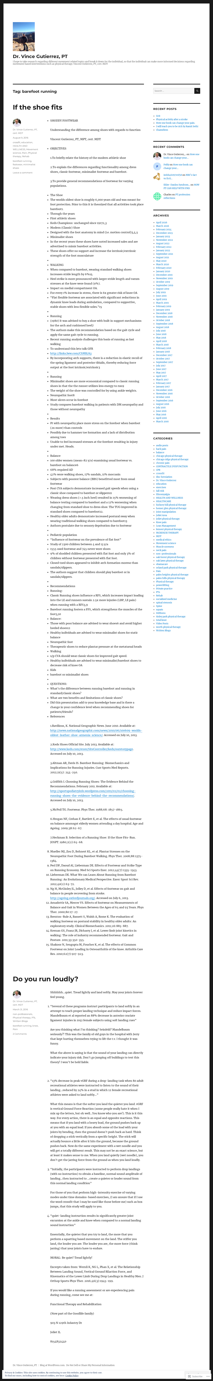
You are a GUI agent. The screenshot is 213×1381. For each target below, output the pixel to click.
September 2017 (164, 362)
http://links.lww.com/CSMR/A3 (71, 353)
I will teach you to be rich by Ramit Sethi (177, 126)
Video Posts (162, 623)
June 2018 (161, 334)
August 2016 (162, 404)
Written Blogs (20, 1021)
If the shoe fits (37, 107)
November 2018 (164, 316)
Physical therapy (22, 1017)
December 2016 (164, 390)
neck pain (161, 550)
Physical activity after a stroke (172, 119)
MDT (158, 536)
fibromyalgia (163, 494)
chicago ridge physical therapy (172, 459)
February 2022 (163, 247)
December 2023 (164, 233)
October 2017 (163, 358)
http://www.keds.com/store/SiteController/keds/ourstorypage (91, 749)
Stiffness (161, 613)
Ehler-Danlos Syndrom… (177, 184)
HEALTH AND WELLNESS (169, 497)
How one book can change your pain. (175, 123)
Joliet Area (161, 515)
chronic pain (163, 463)
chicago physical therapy (169, 456)
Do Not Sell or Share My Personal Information (90, 1365)
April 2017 (161, 376)
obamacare (162, 564)
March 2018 (162, 344)
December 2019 (164, 275)
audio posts (162, 445)
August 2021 (162, 257)
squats (159, 609)
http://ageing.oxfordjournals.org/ (72, 898)
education (26, 142)
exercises (161, 487)
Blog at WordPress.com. (52, 1365)
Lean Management (166, 525)
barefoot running (22, 161)
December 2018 (164, 313)
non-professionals (22, 1014)
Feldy (166, 164)
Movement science (166, 543)
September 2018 (164, 323)
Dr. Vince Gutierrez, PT (40, 56)
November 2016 (164, 393)
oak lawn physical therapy (170, 560)
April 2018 (161, 341)
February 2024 (163, 229)
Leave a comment (22, 172)
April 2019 (161, 299)
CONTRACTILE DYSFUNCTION (172, 466)
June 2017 (161, 369)
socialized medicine (166, 599)
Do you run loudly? (45, 979)
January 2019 (163, 309)
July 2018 (161, 330)
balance (160, 452)
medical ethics (163, 539)
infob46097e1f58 (173, 175)
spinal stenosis (164, 602)
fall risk (160, 490)
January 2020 (163, 271)
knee (35, 1025)
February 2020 (163, 268)
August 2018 (162, 327)
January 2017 (163, 386)
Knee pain (161, 522)
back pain (161, 449)
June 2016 (161, 411)
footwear (17, 164)
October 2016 (163, 397)
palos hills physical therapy (170, 578)
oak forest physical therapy (170, 557)
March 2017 (162, 379)
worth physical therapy (168, 627)
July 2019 (161, 292)
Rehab (25, 156)
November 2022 (164, 240)
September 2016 (164, 400)
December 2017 (164, 355)
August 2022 (162, 243)
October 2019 (163, 281)
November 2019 (164, 278)
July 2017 (161, 365)
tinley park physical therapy (170, 616)
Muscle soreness (165, 546)
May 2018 (161, 337)
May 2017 (161, 372)
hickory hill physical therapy (171, 504)
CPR (158, 470)
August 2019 (162, 288)
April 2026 (161, 222)
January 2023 (163, 236)
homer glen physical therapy (171, 508)
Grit (158, 116)
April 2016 (161, 418)
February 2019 (163, 306)
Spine (159, 606)
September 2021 (164, 254)
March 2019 (162, 302)
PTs (33, 1017)
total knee (161, 620)
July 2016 (161, 407)
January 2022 (163, 250)
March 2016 (162, 421)
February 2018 (163, 348)
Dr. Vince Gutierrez (166, 480)
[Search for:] (173, 90)
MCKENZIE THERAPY (167, 532)
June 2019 (161, 295)
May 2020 (161, 261)
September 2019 (164, 285)
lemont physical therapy (169, 529)
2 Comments (20, 1034)
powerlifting (162, 585)
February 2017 (163, 383)
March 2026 (162, 226)
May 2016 (161, 414)
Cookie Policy (72, 1375)
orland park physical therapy (171, 567)
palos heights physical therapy (172, 574)
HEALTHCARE (163, 501)
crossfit (16, 142)
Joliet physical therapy (168, 518)
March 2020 (162, 264)
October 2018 (163, 320)
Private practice (164, 588)
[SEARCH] (197, 91)
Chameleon (162, 130)
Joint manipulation (166, 511)
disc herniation (164, 477)
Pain (24, 152)
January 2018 (163, 351)
